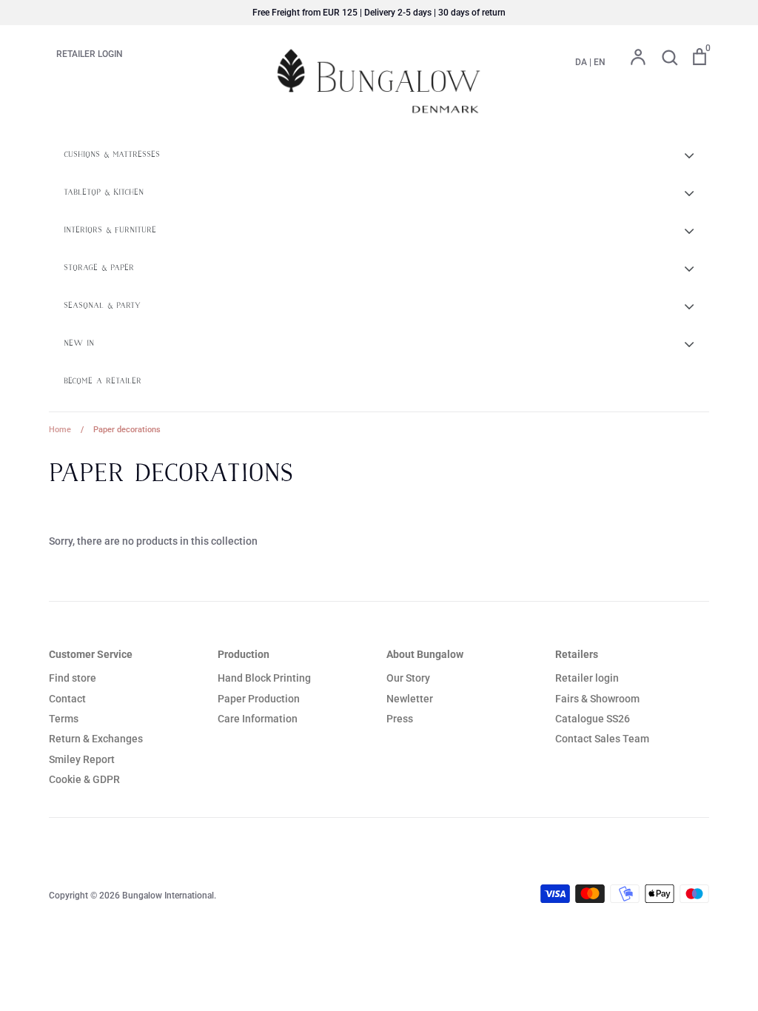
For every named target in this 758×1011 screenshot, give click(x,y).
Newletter (409, 699)
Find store (72, 678)
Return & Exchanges (96, 739)
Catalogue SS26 (592, 719)
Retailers (576, 654)
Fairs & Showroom (597, 699)
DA (581, 62)
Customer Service (91, 654)
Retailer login (587, 678)
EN (600, 62)
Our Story (408, 678)
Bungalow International (168, 895)
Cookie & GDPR (84, 779)
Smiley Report (82, 759)
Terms (63, 719)
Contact (67, 699)
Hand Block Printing (264, 678)
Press (399, 719)
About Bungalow (424, 654)
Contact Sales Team (602, 739)
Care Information (258, 719)
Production (243, 654)
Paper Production (259, 699)
